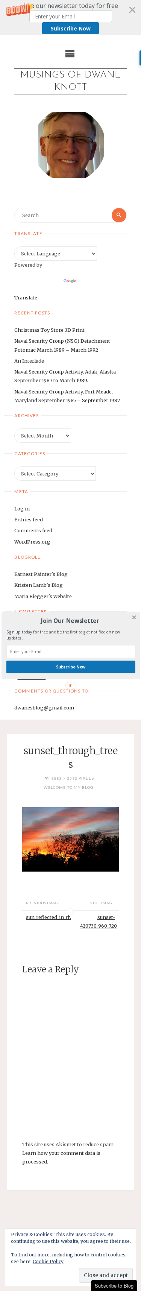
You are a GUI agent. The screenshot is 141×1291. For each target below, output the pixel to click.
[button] (69, 620)
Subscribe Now (70, 667)
